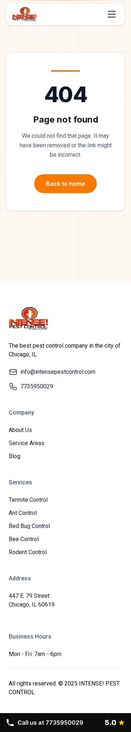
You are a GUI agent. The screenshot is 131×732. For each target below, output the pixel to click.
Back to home (65, 183)
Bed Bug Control (29, 526)
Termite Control (28, 499)
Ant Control (23, 512)
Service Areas (26, 443)
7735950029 (50, 722)
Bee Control (24, 539)
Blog (14, 456)
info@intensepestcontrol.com (57, 371)
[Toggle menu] (111, 14)
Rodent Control (28, 552)
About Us (20, 430)
